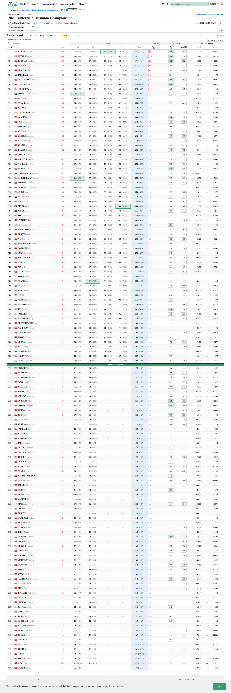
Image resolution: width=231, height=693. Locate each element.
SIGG (24, 122)
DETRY (25, 56)
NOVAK (25, 145)
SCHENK (25, 201)
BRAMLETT (26, 387)
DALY (22, 644)
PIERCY (24, 527)
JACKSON (26, 602)
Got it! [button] (219, 686)
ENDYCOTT (27, 94)
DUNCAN (24, 410)
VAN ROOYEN (26, 230)
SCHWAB (26, 396)
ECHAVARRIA (28, 173)
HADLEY (25, 136)
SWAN (22, 663)
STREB (24, 192)
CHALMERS (26, 351)
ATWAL (24, 276)
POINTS (23, 434)
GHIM (23, 588)
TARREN (25, 541)
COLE (22, 420)
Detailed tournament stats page (208, 14)
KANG (23, 616)
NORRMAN (26, 424)
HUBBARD (25, 401)
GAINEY (25, 668)
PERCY (25, 211)
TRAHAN (24, 598)
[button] (221, 4)
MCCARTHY (27, 80)
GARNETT (25, 565)
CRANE (23, 281)
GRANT (24, 234)
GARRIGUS (26, 518)
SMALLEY (25, 117)
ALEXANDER (27, 258)
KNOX (24, 286)
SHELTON (25, 159)
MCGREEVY (26, 89)
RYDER (23, 457)
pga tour (26, 10)
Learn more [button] (116, 686)
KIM (25, 504)
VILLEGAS (26, 300)
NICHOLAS (26, 560)
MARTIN (23, 290)
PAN (21, 267)
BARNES (24, 392)
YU (22, 66)
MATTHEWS (27, 579)
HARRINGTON (27, 187)
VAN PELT (24, 429)
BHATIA (25, 150)
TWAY (23, 382)
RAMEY (24, 466)
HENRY (23, 513)
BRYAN (24, 574)
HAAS (22, 490)
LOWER (24, 84)
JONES (23, 654)
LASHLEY (24, 220)
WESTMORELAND (28, 476)
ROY (23, 415)
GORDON (24, 248)
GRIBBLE (24, 462)
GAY (22, 98)
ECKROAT (25, 555)
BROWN (24, 337)
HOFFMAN (26, 183)
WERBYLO (26, 328)
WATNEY (24, 108)
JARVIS (24, 509)
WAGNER (26, 626)
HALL (23, 347)
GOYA (25, 253)
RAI (22, 309)
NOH (25, 225)
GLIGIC (25, 630)
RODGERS (26, 61)
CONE (24, 471)
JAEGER (25, 406)
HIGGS (24, 495)
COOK (24, 272)
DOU (24, 141)
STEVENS (25, 481)
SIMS (23, 612)
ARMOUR (25, 373)
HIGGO (25, 206)
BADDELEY (26, 75)
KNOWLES (25, 319)
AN (25, 131)
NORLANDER (27, 377)
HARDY (23, 169)
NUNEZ (25, 361)
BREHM (24, 658)
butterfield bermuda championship (45, 10)
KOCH (23, 649)
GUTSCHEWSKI (27, 323)
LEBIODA (25, 551)
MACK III (25, 499)
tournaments (14, 10)
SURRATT (25, 356)
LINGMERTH (27, 112)
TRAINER (25, 452)
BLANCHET (27, 593)
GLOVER (25, 342)
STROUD (24, 438)
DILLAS (24, 635)
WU (23, 239)
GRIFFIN (24, 70)
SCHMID (25, 333)
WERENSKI (26, 164)
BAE (24, 443)
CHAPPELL (26, 621)
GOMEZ (24, 127)
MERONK (25, 537)
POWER (25, 52)
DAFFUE (23, 197)
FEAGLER (24, 640)
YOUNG (24, 584)
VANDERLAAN (27, 244)
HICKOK (25, 546)
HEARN (24, 523)
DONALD (24, 607)
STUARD (24, 305)
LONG (23, 262)
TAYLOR (24, 155)
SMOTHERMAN (28, 178)
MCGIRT (25, 448)
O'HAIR (23, 103)
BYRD (24, 216)
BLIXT (23, 532)
